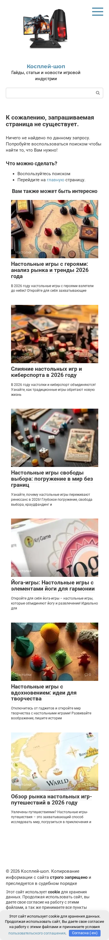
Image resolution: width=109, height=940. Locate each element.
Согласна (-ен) (85, 933)
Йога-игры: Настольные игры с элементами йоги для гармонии (53, 585)
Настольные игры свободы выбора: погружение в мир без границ (52, 478)
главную (55, 179)
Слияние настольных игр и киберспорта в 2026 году (46, 372)
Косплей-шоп (46, 66)
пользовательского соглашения (36, 933)
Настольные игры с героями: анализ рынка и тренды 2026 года (50, 270)
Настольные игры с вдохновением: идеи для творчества (44, 692)
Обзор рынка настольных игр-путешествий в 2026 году (51, 799)
